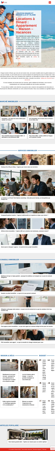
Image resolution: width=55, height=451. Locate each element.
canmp (35, 56)
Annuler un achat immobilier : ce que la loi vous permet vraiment (18, 293)
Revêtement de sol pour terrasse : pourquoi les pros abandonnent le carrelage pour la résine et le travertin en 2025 (9, 378)
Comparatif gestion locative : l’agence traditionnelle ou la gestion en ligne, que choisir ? (24, 215)
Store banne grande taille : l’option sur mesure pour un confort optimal (28, 442)
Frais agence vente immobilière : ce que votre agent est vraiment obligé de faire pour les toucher (27, 326)
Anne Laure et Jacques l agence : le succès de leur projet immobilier (19, 247)
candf (18, 58)
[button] (50, 2)
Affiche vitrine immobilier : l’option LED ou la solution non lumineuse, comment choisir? (25, 231)
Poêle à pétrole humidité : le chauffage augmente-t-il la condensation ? (9, 403)
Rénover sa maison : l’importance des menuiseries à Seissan (28, 403)
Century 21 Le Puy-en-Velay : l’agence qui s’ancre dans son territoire (19, 167)
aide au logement (21, 50)
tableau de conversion (46, 78)
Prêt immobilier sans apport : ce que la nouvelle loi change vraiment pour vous (22, 342)
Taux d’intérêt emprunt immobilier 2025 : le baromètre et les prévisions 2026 (13, 136)
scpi (33, 51)
